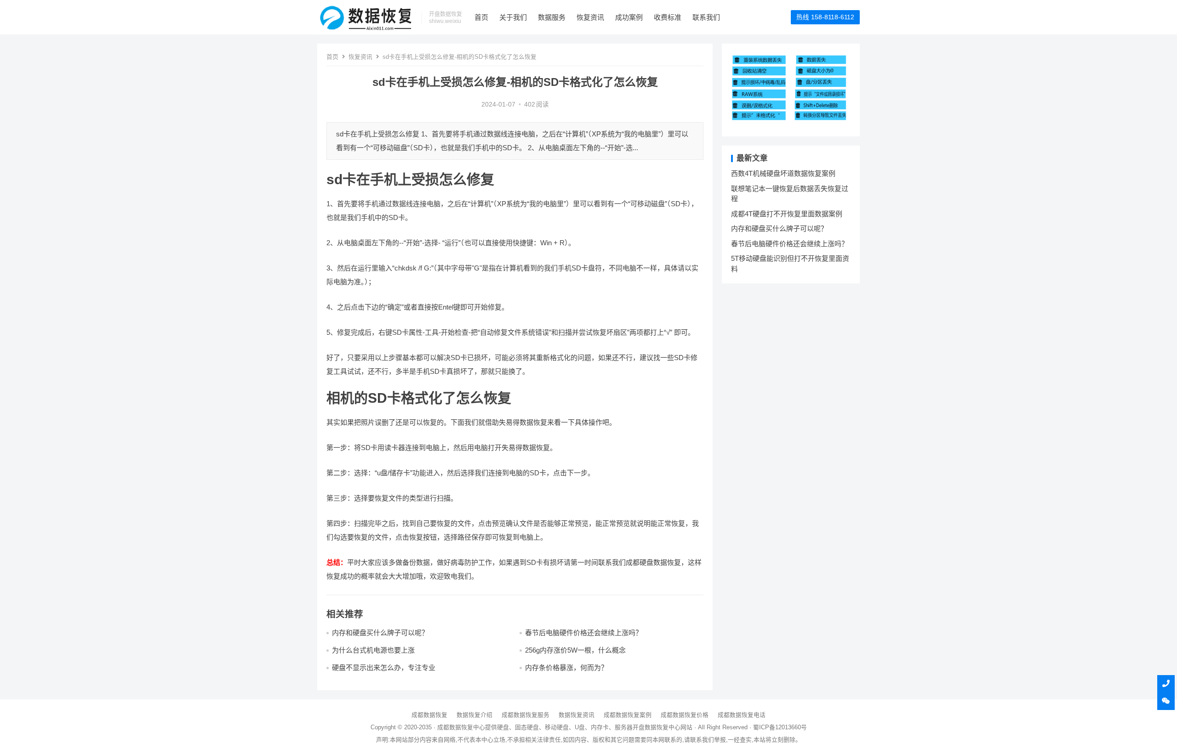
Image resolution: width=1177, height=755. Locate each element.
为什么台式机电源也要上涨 (373, 650)
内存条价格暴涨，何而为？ (566, 667)
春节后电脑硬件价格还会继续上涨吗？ (583, 633)
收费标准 (667, 17)
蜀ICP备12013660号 (780, 727)
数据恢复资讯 (576, 714)
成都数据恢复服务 (525, 714)
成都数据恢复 (429, 714)
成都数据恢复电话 (742, 714)
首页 (481, 17)
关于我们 (513, 17)
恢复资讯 (590, 17)
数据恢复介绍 (474, 714)
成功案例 (629, 17)
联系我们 (706, 17)
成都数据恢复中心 (461, 727)
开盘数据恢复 (650, 727)
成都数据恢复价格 (684, 714)
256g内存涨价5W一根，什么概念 (575, 650)
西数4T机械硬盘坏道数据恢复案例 (783, 173)
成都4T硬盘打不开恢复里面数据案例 (786, 214)
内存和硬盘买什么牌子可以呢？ (380, 633)
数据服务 (552, 17)
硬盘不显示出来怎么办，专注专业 (383, 667)
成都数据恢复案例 (627, 714)
